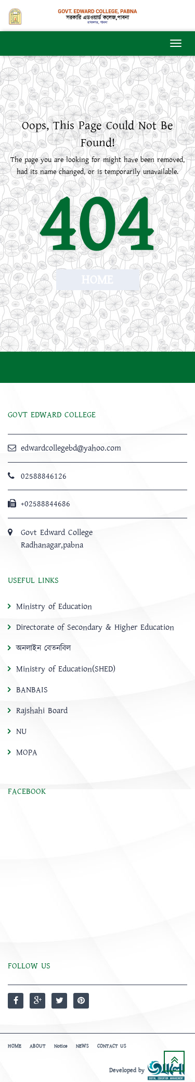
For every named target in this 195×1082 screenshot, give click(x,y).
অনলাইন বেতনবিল (43, 648)
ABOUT (38, 1046)
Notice (61, 1046)
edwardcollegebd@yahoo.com (71, 448)
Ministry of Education (54, 606)
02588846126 (44, 476)
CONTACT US (111, 1046)
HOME (14, 1046)
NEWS (82, 1046)
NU (21, 731)
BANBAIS (32, 689)
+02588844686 (45, 503)
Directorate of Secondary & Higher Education (95, 627)
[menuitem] (97, 679)
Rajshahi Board (42, 710)
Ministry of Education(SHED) (65, 669)
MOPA (26, 752)
